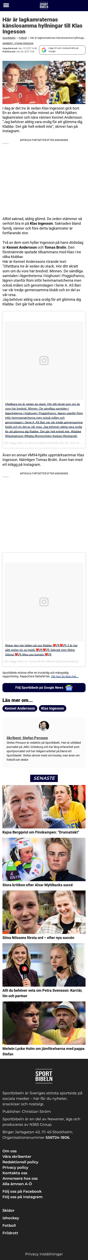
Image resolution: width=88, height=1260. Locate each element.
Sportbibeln (9, 37)
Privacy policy (15, 1167)
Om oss (9, 1151)
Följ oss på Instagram (22, 1197)
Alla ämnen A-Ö (17, 1184)
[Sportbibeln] (44, 5)
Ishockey (10, 1218)
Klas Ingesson (52, 708)
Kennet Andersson (20, 708)
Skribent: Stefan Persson (17, 43)
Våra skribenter (16, 1156)
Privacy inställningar (44, 1254)
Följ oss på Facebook (22, 1191)
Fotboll (23, 37)
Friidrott (10, 1233)
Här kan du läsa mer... (65, 676)
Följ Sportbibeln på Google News (39, 688)
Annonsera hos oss (20, 1178)
